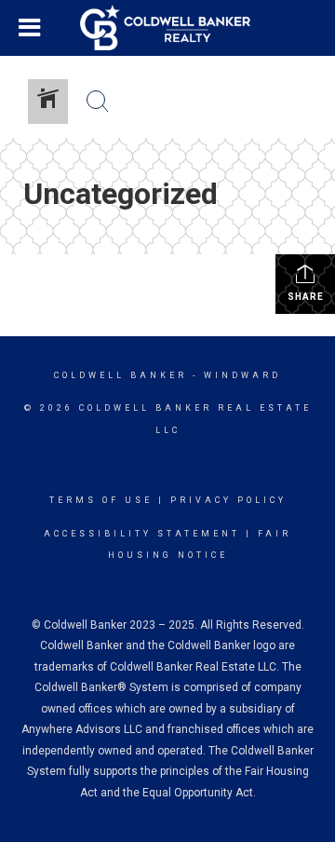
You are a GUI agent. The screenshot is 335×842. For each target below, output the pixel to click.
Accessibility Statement (142, 533)
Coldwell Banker (120, 375)
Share (306, 297)
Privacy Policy (228, 500)
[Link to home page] (167, 28)
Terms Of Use (101, 500)
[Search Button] (98, 101)
